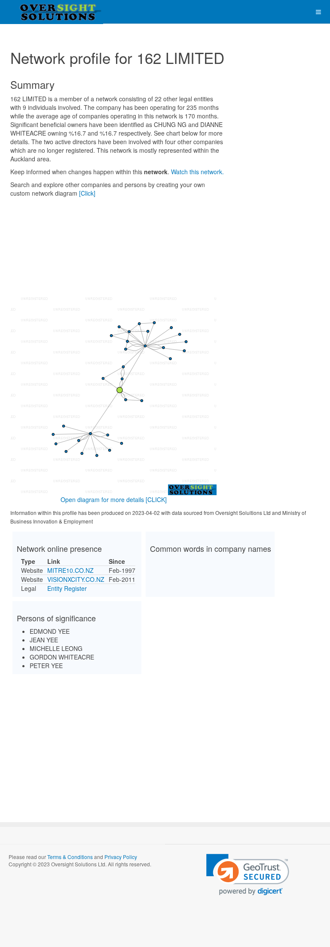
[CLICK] (156, 499)
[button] (248, 874)
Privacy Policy (120, 856)
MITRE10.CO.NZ (70, 570)
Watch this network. (197, 171)
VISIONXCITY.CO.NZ (75, 579)
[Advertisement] (165, 741)
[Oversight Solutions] (34, 12)
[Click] (87, 193)
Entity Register (67, 588)
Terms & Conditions (70, 856)
